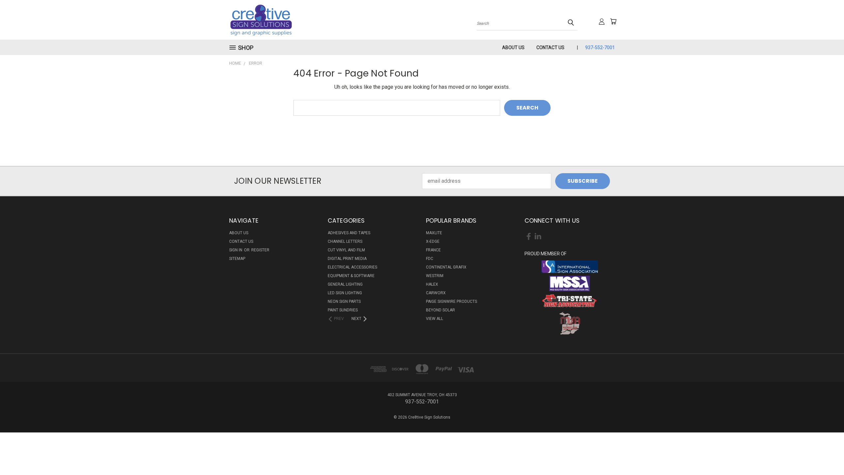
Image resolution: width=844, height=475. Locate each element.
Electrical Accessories (352, 267)
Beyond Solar (440, 310)
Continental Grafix (446, 267)
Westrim (434, 275)
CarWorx (436, 293)
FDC (429, 258)
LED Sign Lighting (345, 293)
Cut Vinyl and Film (346, 250)
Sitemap (237, 258)
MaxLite (434, 233)
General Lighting (345, 284)
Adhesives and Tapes (349, 233)
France (433, 250)
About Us (513, 47)
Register (260, 250)
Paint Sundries (343, 310)
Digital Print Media (347, 258)
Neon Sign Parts (344, 301)
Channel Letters (345, 241)
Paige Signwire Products (451, 301)
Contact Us (550, 47)
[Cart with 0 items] (613, 21)
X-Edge (432, 241)
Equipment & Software (351, 275)
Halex (432, 284)
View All (434, 318)
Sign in (236, 250)
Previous (825, 454)
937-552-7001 (600, 47)
